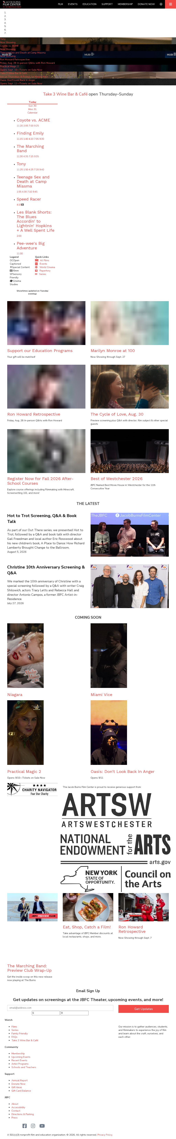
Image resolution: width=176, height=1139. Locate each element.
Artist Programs (20, 1063)
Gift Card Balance (21, 1090)
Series (41, 274)
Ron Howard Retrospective (33, 414)
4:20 (31, 139)
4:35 (25, 156)
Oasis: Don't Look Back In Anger (123, 771)
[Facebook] (25, 1126)
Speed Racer (29, 199)
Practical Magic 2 (24, 771)
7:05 (36, 139)
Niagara (14, 694)
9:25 (36, 125)
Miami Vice (101, 694)
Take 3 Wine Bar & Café (65, 94)
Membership (125, 4)
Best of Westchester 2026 (116, 478)
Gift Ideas (17, 1087)
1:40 (25, 139)
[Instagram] (33, 1126)
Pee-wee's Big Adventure (31, 245)
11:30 (20, 156)
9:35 (36, 156)
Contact (16, 1110)
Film (60, 4)
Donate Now (146, 4)
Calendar (32, 112)
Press (15, 1117)
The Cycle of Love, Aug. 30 (117, 414)
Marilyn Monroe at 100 (113, 350)
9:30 (41, 139)
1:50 (25, 169)
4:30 (24, 191)
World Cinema (46, 267)
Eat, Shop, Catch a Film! (87, 927)
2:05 (25, 125)
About (15, 1104)
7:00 (31, 125)
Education (89, 4)
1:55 (19, 191)
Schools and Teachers (24, 1067)
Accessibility (18, 1107)
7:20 (36, 169)
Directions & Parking (23, 1114)
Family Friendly (20, 1033)
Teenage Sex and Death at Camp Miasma (33, 182)
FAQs (14, 1037)
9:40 (41, 169)
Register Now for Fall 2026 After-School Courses (40, 481)
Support (107, 4)
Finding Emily (30, 133)
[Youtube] (42, 1126)
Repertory (43, 270)
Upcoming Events (21, 1057)
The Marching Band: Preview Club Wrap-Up (29, 968)
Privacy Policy (104, 1134)
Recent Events (19, 1060)
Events (73, 4)
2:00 (19, 236)
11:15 (20, 139)
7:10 (29, 191)
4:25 (31, 169)
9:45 (35, 191)
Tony (21, 163)
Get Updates (143, 1009)
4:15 (19, 204)
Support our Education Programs (40, 350)
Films (14, 1026)
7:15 (31, 156)
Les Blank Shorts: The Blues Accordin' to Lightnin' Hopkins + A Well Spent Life (35, 221)
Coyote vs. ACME (33, 120)
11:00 (20, 253)
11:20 (20, 125)
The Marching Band (30, 148)
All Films (43, 260)
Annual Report (20, 1080)
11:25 (20, 169)
